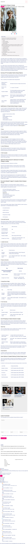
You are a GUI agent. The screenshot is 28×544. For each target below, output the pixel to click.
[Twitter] (13, 33)
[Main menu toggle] (26, 2)
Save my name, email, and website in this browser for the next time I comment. (14, 435)
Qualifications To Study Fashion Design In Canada (9, 39)
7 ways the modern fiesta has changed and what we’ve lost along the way (12, 446)
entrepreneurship (5, 285)
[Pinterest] (14, 33)
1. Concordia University (5, 46)
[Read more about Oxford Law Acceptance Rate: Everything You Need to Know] (8, 390)
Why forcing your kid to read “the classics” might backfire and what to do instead (14, 453)
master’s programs (21, 125)
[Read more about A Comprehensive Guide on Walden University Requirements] (19, 390)
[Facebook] (11, 33)
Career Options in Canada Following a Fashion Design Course (10, 55)
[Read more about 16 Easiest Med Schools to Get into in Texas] (8, 402)
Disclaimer (5, 465)
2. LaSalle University (5, 47)
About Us (5, 460)
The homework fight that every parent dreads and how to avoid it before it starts (13, 455)
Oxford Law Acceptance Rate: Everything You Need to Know (7, 395)
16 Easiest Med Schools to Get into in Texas (8, 408)
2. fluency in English (5, 41)
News (5, 459)
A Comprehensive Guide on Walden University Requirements (19, 395)
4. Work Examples (4, 43)
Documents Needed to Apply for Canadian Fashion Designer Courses (12, 45)
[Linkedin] (16, 33)
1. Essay (3, 40)
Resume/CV (5, 192)
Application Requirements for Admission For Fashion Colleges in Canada (12, 44)
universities (13, 110)
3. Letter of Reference (5, 42)
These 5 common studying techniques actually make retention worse (12, 451)
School (2, 6)
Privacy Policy (6, 463)
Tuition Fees (4, 53)
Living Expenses (4, 54)
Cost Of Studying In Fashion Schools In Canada (8, 52)
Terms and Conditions (7, 464)
